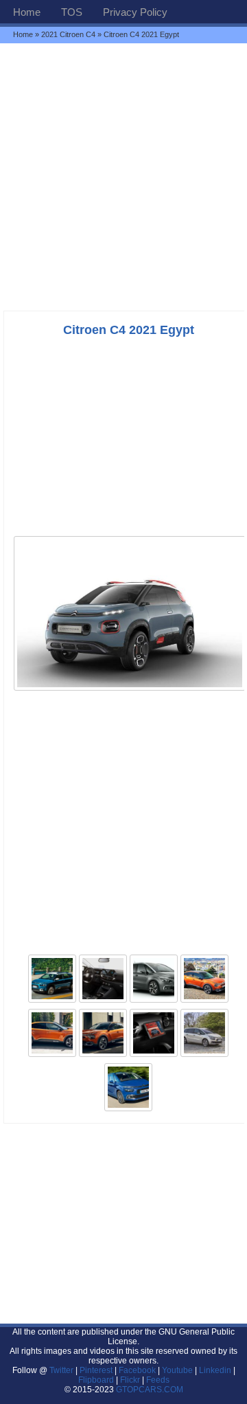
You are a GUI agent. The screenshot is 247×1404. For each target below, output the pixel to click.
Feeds (157, 1380)
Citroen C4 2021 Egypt (128, 330)
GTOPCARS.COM (149, 1389)
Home (26, 12)
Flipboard (96, 1380)
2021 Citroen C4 (68, 34)
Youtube (177, 1370)
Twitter (62, 1370)
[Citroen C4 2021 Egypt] (129, 689)
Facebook (137, 1370)
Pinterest (96, 1370)
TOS (71, 12)
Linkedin (215, 1370)
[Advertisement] (123, 176)
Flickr (130, 1380)
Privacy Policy (135, 12)
